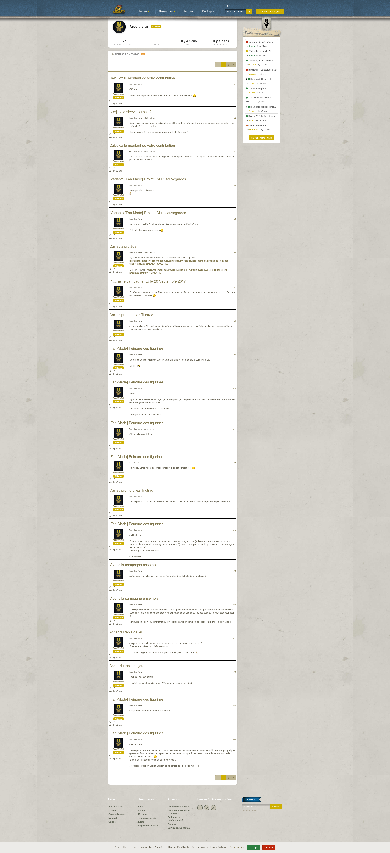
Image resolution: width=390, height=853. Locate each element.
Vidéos (141, 810)
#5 (235, 219)
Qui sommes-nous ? (178, 806)
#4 (235, 185)
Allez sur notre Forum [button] (261, 137)
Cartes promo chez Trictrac (131, 314)
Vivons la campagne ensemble (133, 564)
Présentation (115, 806)
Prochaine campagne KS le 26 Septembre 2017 (147, 281)
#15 (234, 571)
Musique (142, 814)
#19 (234, 705)
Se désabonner (249, 810)
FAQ (140, 806)
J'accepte (253, 847)
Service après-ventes (179, 827)
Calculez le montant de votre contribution (142, 77)
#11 (234, 429)
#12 (234, 462)
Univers (112, 810)
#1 (235, 84)
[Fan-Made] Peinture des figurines (136, 348)
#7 (235, 287)
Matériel (112, 817)
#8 (235, 321)
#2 (235, 118)
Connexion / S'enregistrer (270, 11)
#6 (235, 252)
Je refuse (268, 847)
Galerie (112, 821)
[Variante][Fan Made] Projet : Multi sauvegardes (147, 178)
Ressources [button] (166, 11)
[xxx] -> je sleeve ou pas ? (130, 111)
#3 (235, 151)
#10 (234, 388)
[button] (230, 6)
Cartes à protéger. (123, 246)
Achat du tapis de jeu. (126, 632)
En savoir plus (237, 847)
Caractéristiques (117, 814)
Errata (141, 821)
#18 (234, 672)
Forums (188, 11)
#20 (234, 739)
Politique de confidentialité (175, 819)
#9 (235, 354)
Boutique (208, 11)
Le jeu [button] (143, 11)
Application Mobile (148, 825)
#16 (234, 604)
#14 (234, 530)
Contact (172, 823)
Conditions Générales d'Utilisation (179, 812)
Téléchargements (147, 817)
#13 (234, 496)
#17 (234, 638)
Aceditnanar (118, 94)
